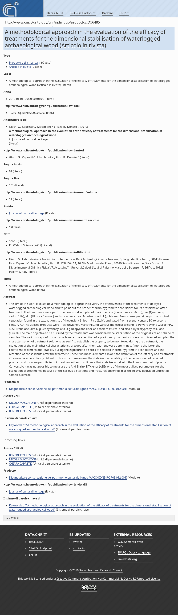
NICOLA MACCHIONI (22, 403)
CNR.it (124, 13)
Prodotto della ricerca (23, 62)
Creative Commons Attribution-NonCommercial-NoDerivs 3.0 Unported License (108, 578)
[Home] (21, 8)
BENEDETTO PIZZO (21, 411)
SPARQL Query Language (134, 552)
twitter (77, 542)
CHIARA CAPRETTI (20, 407)
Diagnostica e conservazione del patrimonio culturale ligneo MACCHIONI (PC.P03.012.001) (68, 389)
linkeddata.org (127, 559)
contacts (79, 548)
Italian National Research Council (101, 570)
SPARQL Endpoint (83, 13)
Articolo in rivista (20, 67)
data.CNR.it (55, 13)
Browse (107, 13)
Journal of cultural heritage (26, 213)
